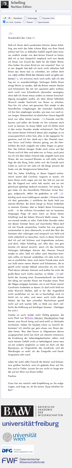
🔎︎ (5, 18)
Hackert (36, 324)
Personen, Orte (48, 18)
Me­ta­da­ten (17, 18)
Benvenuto (13, 347)
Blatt (44, 48)
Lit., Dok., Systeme (13, 22)
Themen (29, 22)
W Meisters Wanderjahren (42, 318)
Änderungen (32, 18)
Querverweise (43, 22)
